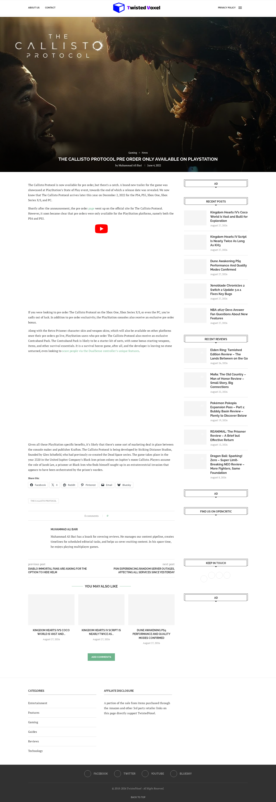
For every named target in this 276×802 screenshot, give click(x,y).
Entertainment (37, 703)
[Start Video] (101, 265)
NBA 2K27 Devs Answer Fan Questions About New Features (229, 314)
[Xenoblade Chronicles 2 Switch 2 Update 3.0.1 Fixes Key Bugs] (195, 291)
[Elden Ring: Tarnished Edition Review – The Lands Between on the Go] (195, 355)
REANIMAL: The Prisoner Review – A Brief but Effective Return (228, 436)
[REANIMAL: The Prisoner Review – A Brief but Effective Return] (195, 437)
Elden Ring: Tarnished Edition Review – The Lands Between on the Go (229, 354)
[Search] (246, 7)
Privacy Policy (227, 7)
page (91, 208)
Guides (32, 732)
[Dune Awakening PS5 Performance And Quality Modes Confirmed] (151, 609)
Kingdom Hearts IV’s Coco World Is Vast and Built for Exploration (229, 217)
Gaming (33, 722)
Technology (35, 751)
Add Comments (101, 657)
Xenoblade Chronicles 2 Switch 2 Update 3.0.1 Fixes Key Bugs (227, 290)
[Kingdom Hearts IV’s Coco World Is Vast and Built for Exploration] (51, 609)
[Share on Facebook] (112, 516)
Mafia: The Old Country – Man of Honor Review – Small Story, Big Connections (228, 381)
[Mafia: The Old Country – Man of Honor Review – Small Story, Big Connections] (195, 379)
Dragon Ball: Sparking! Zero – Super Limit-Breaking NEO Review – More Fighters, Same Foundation (227, 464)
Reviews (33, 741)
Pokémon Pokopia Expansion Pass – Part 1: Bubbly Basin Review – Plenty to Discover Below (228, 409)
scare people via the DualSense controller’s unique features (100, 351)
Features (33, 712)
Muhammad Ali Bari (130, 165)
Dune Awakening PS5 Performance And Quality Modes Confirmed (151, 634)
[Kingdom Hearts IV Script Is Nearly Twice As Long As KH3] (101, 609)
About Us (33, 7)
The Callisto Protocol (43, 501)
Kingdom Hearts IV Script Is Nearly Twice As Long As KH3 (228, 241)
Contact (50, 7)
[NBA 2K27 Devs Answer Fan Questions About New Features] (195, 315)
